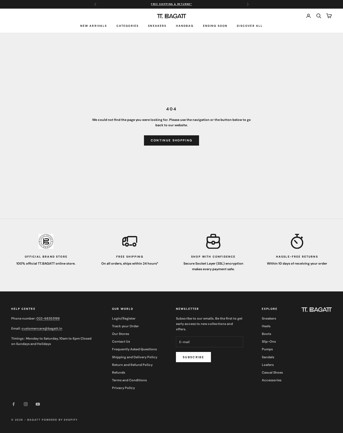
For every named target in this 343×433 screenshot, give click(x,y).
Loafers (268, 365)
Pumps (267, 349)
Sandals (268, 357)
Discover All (250, 25)
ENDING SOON (215, 25)
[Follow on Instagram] (25, 404)
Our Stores (120, 334)
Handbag (185, 25)
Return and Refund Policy (132, 365)
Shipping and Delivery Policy (134, 357)
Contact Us (121, 341)
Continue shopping (171, 140)
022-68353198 (48, 318)
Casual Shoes (272, 372)
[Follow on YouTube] (37, 404)
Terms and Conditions (129, 380)
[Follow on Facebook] (13, 404)
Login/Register (124, 318)
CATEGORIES (127, 25)
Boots (266, 334)
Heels (266, 326)
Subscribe (193, 357)
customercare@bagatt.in (41, 328)
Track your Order (125, 326)
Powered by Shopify (60, 419)
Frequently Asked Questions (134, 349)
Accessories (271, 380)
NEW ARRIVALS (93, 25)
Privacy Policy (123, 388)
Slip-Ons (269, 341)
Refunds (118, 372)
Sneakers (157, 25)
